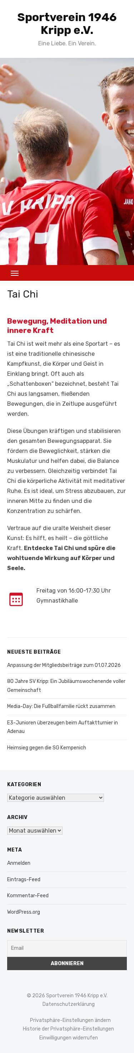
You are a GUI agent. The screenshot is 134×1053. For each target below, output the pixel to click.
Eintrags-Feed (23, 880)
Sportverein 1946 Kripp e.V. (67, 23)
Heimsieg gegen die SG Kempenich (46, 748)
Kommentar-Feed (28, 896)
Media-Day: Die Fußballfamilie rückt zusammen (61, 706)
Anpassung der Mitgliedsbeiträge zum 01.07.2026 (64, 665)
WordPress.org (23, 912)
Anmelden (18, 863)
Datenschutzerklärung (69, 1004)
